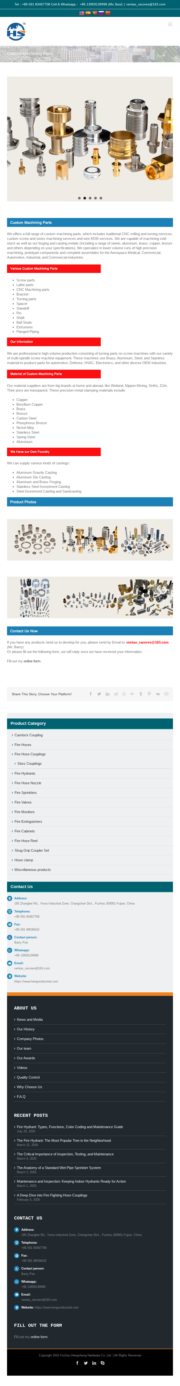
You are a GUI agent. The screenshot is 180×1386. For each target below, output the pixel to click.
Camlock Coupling (29, 735)
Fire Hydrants (25, 773)
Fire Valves (23, 802)
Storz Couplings (29, 763)
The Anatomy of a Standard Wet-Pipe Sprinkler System (59, 1168)
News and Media (30, 1019)
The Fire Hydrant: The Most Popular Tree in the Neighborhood (64, 1140)
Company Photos (30, 1039)
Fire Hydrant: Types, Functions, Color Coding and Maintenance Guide (70, 1127)
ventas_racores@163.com (145, 4)
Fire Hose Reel (26, 841)
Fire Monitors (25, 812)
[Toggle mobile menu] (170, 24)
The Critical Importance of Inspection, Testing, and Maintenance (65, 1154)
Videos (22, 1068)
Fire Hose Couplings (30, 754)
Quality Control (28, 1077)
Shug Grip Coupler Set (32, 850)
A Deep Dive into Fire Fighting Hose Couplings (52, 1195)
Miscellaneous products (33, 870)
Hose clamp (24, 860)
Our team (24, 1048)
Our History (26, 1029)
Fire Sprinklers (26, 793)
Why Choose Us (29, 1087)
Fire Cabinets (25, 831)
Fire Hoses (23, 745)
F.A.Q (21, 1097)
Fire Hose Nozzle (28, 783)
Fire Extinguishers (28, 821)
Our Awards (26, 1058)
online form (32, 661)
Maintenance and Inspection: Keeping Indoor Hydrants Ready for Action (71, 1181)
